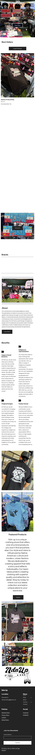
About (24, 699)
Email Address (8, 734)
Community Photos (26, 702)
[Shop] (31, 697)
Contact (25, 704)
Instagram (25, 715)
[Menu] (32, 5)
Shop (24, 697)
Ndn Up (5, 690)
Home (24, 695)
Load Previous (17, 48)
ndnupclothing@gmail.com (9, 699)
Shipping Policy (6, 712)
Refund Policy (5, 720)
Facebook (25, 712)
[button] (28, 5)
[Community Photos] (31, 702)
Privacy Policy (5, 715)
